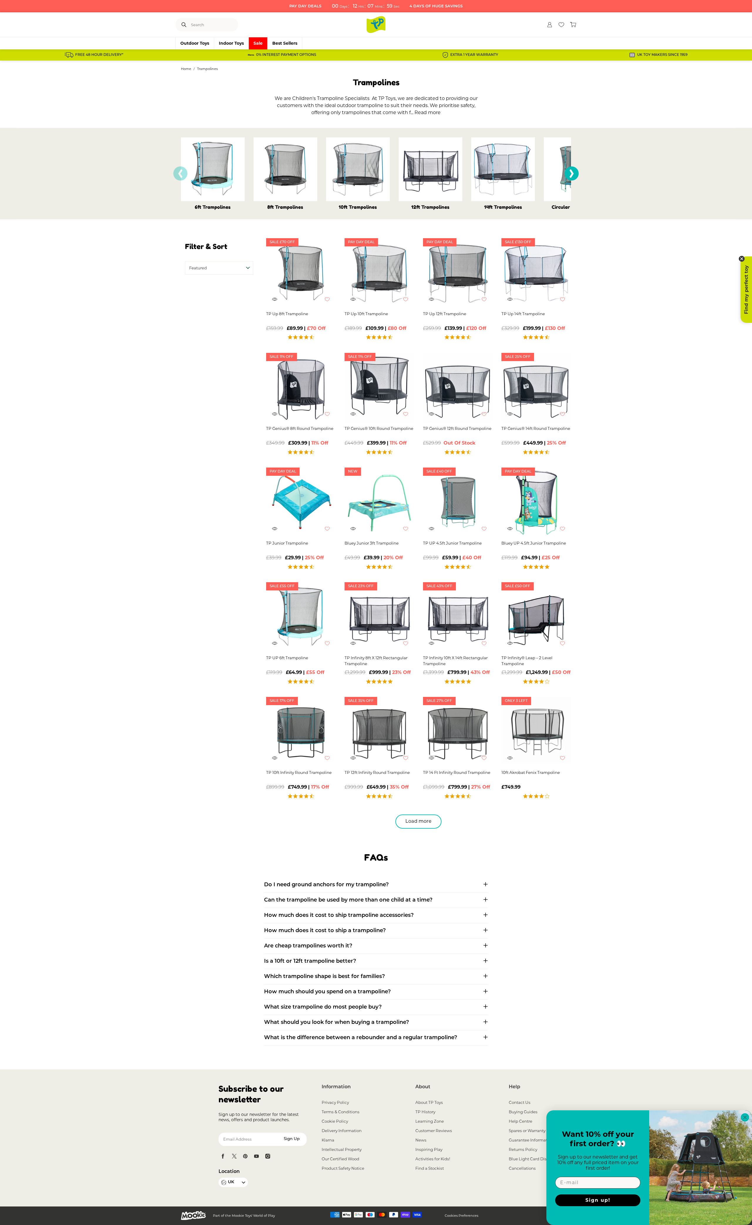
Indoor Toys (231, 43)
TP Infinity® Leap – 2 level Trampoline (527, 660)
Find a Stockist (429, 1168)
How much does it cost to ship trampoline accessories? (339, 915)
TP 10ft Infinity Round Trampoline (299, 772)
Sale (258, 43)
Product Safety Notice (343, 1168)
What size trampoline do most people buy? (323, 1007)
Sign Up (292, 1139)
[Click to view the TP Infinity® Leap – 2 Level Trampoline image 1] (536, 617)
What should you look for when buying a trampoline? (336, 1022)
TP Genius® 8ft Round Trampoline (299, 428)
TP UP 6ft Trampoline (287, 657)
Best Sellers (284, 43)
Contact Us (520, 1102)
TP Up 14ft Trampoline (523, 313)
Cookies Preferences (461, 1216)
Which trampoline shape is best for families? (324, 976)
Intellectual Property (342, 1149)
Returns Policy (523, 1149)
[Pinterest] (245, 1156)
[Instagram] (267, 1156)
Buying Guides (523, 1111)
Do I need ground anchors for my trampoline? (326, 885)
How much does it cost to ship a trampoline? (325, 931)
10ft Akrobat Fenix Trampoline (530, 772)
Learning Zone (429, 1121)
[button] (572, 173)
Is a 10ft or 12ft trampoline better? (310, 961)
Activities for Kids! (432, 1158)
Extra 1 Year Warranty (474, 55)
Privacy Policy (335, 1102)
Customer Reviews (433, 1130)
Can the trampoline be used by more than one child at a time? (348, 900)
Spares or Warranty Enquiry (535, 1130)
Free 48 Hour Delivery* (99, 55)
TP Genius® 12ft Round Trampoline (457, 428)
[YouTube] (256, 1156)
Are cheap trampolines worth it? (308, 946)
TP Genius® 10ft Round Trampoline (379, 428)
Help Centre (520, 1121)
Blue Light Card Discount (533, 1158)
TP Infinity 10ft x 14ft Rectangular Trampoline (455, 660)
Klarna (328, 1140)
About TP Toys (429, 1102)
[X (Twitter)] (234, 1156)
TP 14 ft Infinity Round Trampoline (456, 772)
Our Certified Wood (340, 1158)
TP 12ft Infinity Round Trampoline (377, 772)
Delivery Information (342, 1130)
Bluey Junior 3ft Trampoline (372, 543)
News (421, 1140)
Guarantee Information (531, 1140)
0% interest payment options (286, 55)
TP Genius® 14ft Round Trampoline (535, 428)
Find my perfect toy (746, 289)
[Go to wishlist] (561, 24)
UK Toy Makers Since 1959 (662, 55)
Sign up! (597, 1200)
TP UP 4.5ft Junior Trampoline (452, 543)
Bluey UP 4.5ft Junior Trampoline (533, 543)
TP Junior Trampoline (287, 543)
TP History (425, 1111)
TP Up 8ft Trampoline (287, 313)
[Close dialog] (745, 1117)
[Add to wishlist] (330, 302)
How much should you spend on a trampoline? (327, 992)
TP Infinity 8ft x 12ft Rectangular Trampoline (376, 660)
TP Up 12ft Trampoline (444, 313)
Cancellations (522, 1168)
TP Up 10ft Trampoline (366, 313)
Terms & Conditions (341, 1111)
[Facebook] (223, 1156)
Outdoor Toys (194, 43)
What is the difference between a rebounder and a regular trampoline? (360, 1038)
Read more (427, 112)
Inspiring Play (428, 1149)
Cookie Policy (335, 1121)
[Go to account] (549, 24)
